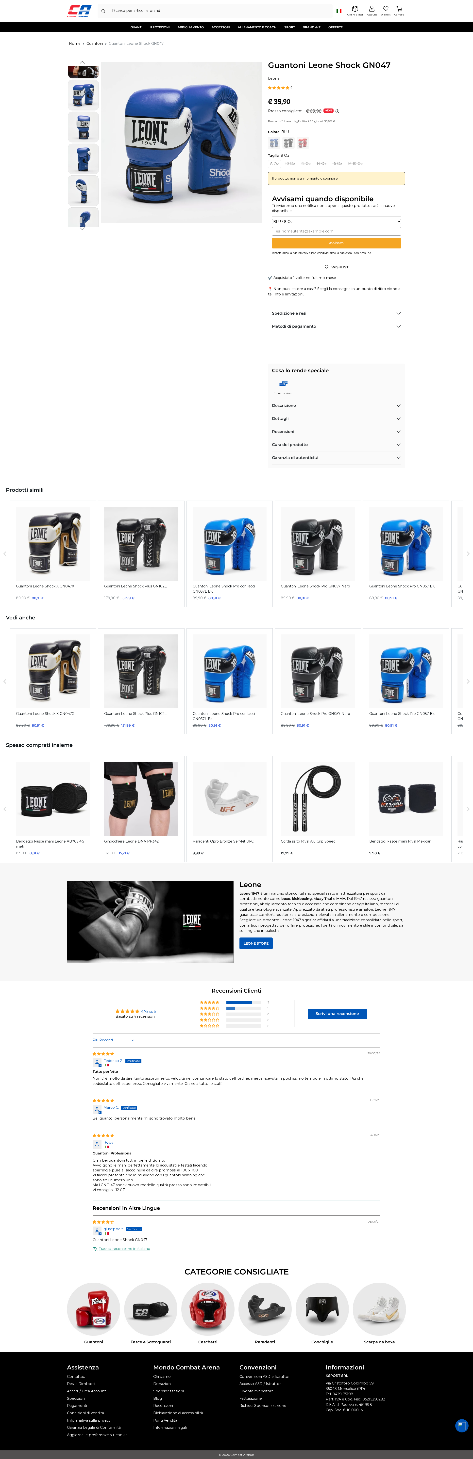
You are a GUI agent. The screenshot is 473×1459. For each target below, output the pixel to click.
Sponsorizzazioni (168, 1391)
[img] (103, 1054)
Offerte (335, 27)
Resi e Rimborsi (81, 1384)
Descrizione (284, 405)
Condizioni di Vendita (85, 1413)
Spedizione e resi (289, 313)
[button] (82, 228)
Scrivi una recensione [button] (337, 1013)
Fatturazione (250, 1398)
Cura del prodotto (290, 444)
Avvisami (336, 243)
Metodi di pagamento (294, 326)
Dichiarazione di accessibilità (178, 1413)
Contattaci (76, 1376)
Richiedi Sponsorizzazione (262, 1405)
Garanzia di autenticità (295, 457)
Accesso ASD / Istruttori (260, 1384)
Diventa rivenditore (256, 1391)
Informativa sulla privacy (89, 1420)
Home (75, 43)
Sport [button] (289, 27)
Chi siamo (162, 1376)
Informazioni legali (170, 1427)
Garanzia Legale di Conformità (94, 1427)
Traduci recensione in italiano (124, 1248)
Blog (157, 1398)
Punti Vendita (165, 1420)
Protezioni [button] (160, 27)
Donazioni (162, 1384)
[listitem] (53, 554)
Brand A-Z (312, 27)
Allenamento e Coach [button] (257, 27)
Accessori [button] (221, 27)
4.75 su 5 (148, 1011)
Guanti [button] (136, 27)
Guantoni (94, 43)
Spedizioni (76, 1398)
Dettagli (280, 418)
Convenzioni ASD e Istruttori (264, 1376)
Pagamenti (77, 1405)
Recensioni (283, 431)
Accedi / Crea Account (86, 1391)
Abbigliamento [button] (191, 27)
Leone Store (256, 943)
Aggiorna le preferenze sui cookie (97, 1435)
